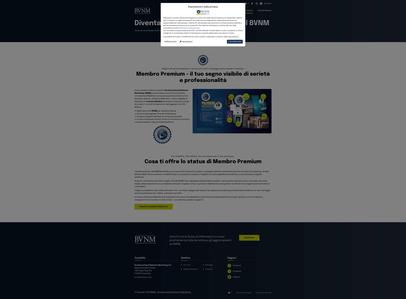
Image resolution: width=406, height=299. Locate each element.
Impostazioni (187, 42)
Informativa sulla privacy (189, 28)
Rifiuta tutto (171, 42)
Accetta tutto (235, 42)
